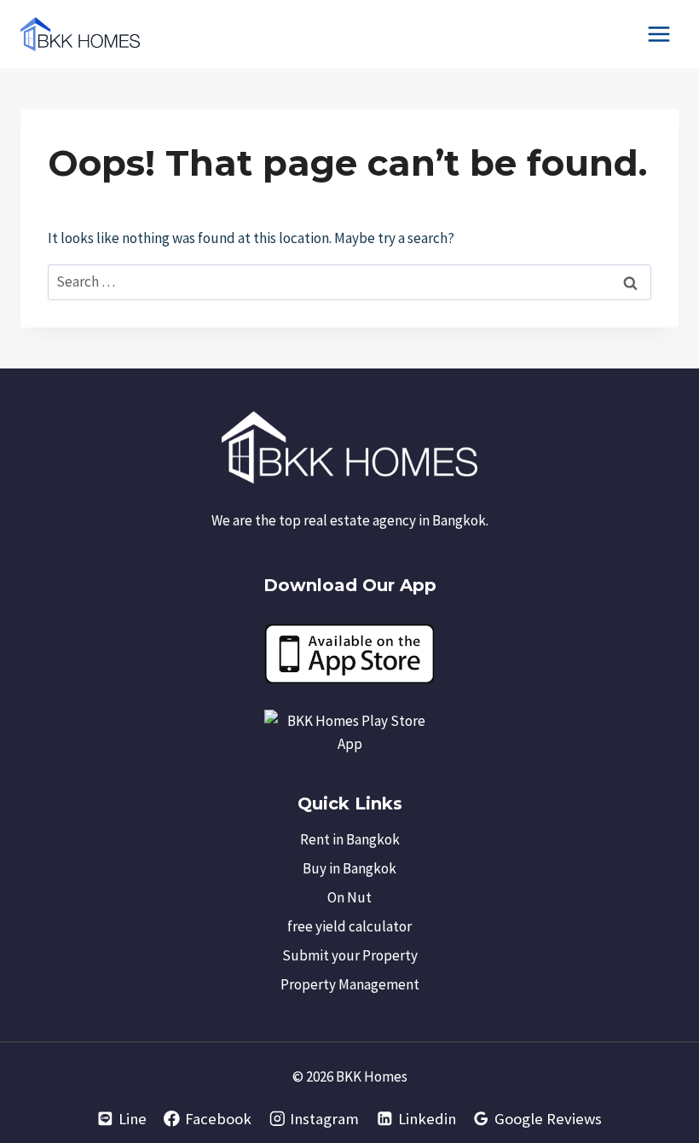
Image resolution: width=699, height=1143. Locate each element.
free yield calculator (349, 926)
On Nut (349, 897)
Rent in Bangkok (350, 839)
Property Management (349, 984)
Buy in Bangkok (349, 868)
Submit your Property (350, 955)
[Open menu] (658, 33)
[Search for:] (349, 281)
